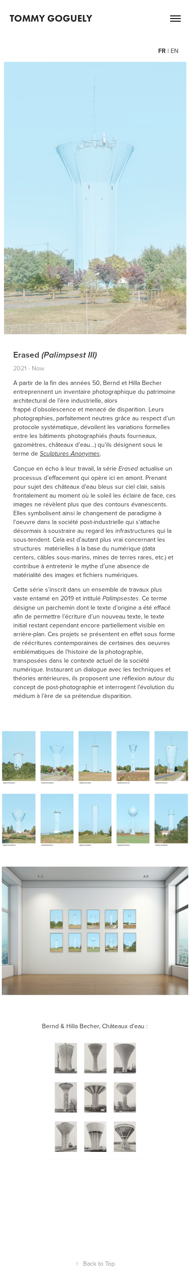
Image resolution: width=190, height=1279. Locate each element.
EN (174, 50)
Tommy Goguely (51, 18)
